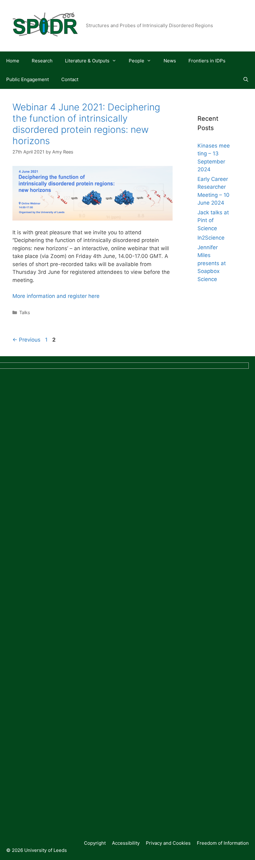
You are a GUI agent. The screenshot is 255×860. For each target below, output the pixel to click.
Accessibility (126, 843)
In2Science (211, 238)
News (170, 61)
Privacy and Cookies (168, 843)
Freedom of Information (223, 843)
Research (42, 61)
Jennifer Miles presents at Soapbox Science (211, 263)
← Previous (26, 340)
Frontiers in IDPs (206, 61)
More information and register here (56, 296)
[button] (116, 60)
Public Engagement (27, 79)
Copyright (95, 843)
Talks (24, 312)
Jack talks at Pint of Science (213, 220)
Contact (69, 79)
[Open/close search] (246, 79)
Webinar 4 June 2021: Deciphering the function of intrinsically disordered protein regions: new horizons (86, 123)
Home (12, 61)
